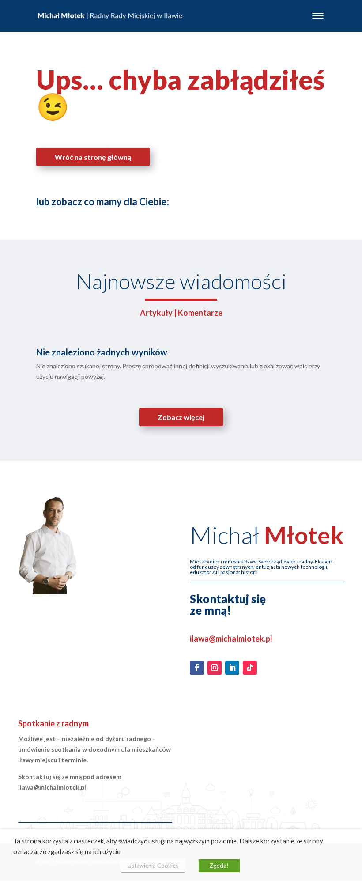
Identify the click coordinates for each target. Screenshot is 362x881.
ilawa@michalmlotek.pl (231, 638)
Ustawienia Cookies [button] (153, 865)
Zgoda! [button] (219, 865)
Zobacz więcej (181, 417)
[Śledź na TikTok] (250, 668)
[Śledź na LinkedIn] (232, 668)
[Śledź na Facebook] (197, 668)
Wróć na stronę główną (93, 157)
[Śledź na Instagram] (214, 668)
